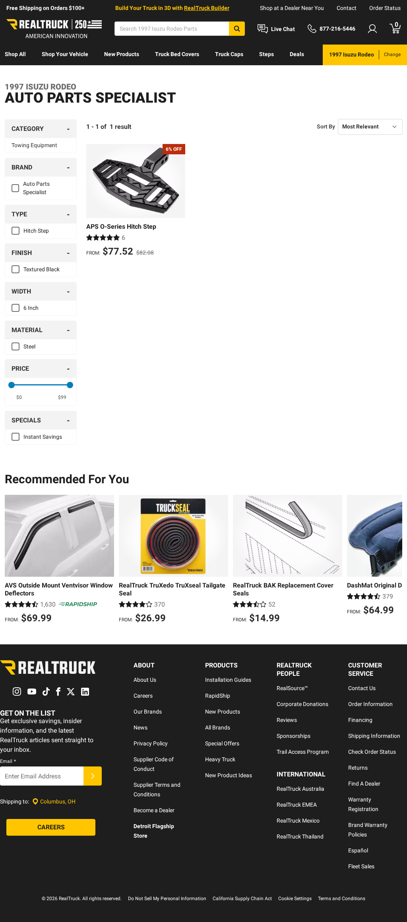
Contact (347, 8)
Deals (297, 54)
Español (358, 850)
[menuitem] (15, 55)
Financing (360, 720)
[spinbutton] (19, 397)
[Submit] (92, 776)
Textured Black (41, 269)
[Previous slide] (13, 560)
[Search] (237, 28)
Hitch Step (36, 231)
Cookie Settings (295, 898)
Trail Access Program (303, 752)
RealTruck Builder (206, 8)
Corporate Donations (302, 704)
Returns (358, 767)
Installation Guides (228, 680)
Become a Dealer (154, 810)
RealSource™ (292, 688)
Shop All (15, 54)
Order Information (370, 704)
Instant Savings (42, 437)
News (140, 727)
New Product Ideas (228, 775)
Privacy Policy (151, 743)
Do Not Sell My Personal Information (167, 898)
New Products (121, 54)
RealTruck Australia (300, 789)
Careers (143, 695)
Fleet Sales (361, 866)
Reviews (287, 720)
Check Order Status (372, 752)
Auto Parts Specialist (36, 188)
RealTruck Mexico (298, 820)
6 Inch (31, 308)
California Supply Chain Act (242, 898)
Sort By (326, 126)
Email (8, 761)
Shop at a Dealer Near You (292, 8)
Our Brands (148, 711)
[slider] (11, 385)
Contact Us (362, 688)
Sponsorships (293, 736)
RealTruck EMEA (297, 804)
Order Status (385, 8)
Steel (29, 346)
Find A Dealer (364, 783)
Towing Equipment (34, 145)
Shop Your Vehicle (65, 54)
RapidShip (217, 695)
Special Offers (222, 743)
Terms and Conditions (341, 898)
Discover (16, 75)
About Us (145, 680)
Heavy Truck (220, 759)
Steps (266, 54)
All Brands (217, 727)
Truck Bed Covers (177, 54)
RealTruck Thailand (300, 836)
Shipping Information (374, 736)
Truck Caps (229, 54)
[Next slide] (394, 560)
